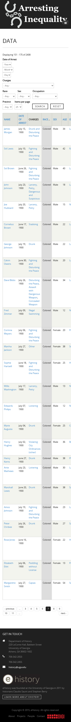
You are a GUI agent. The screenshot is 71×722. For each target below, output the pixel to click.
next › (63, 613)
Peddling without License (33, 566)
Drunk (32, 244)
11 (13, 613)
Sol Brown (9, 168)
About (11, 716)
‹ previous (9, 608)
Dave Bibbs (9, 280)
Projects (21, 716)
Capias (32, 582)
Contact (41, 716)
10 (6, 613)
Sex (19, 91)
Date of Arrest (10, 59)
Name (7, 119)
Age (65, 119)
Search (40, 106)
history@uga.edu (17, 667)
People (31, 716)
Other (32, 346)
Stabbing (33, 224)
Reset (57, 106)
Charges (7, 80)
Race (5, 91)
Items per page (22, 101)
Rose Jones (9, 539)
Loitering (33, 405)
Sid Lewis (8, 148)
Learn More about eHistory (21, 697)
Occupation (38, 91)
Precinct (7, 101)
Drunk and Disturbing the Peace (34, 132)
